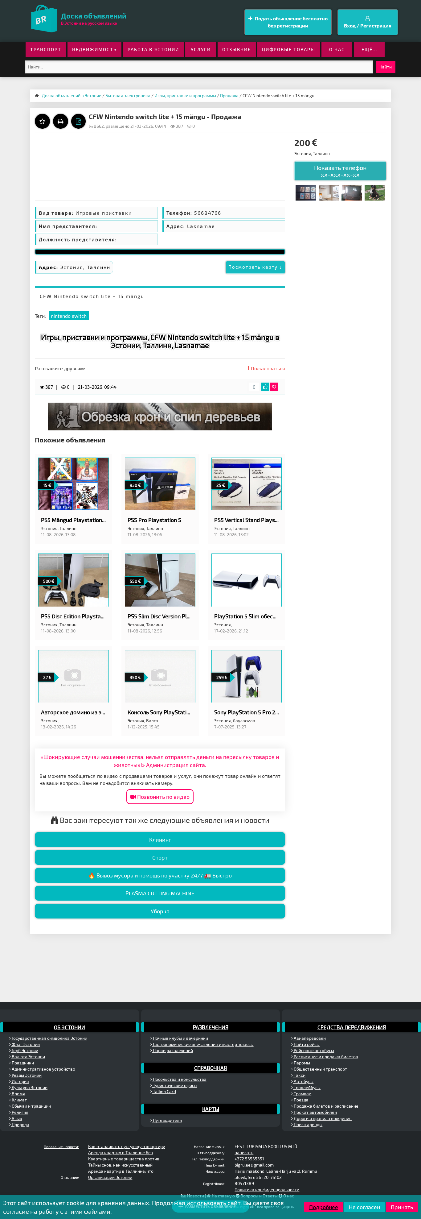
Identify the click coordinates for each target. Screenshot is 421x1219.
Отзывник (236, 49)
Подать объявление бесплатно (291, 21)
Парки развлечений (172, 1050)
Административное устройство (43, 1069)
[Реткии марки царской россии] (306, 192)
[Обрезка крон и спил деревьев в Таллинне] (160, 416)
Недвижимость (94, 49)
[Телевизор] (351, 192)
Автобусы (303, 1081)
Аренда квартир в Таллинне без (120, 1152)
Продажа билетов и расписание (325, 1106)
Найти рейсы (306, 1044)
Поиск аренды (307, 1124)
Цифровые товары (288, 49)
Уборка (160, 911)
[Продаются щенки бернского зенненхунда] (375, 192)
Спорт (160, 857)
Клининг (160, 839)
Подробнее (323, 1207)
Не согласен (364, 1207)
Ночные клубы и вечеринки (180, 1038)
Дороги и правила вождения (322, 1118)
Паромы (301, 1062)
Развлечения (210, 1027)
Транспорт (45, 49)
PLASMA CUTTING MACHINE (159, 893)
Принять (402, 1207)
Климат (19, 1099)
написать (244, 1152)
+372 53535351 (249, 1158)
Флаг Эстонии (25, 1044)
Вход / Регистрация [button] (367, 25)
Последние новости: (61, 1146)
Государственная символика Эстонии (49, 1038)
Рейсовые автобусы (313, 1050)
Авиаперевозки (309, 1038)
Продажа (229, 95)
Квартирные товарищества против (123, 1158)
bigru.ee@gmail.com (254, 1164)
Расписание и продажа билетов (325, 1056)
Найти (385, 66)
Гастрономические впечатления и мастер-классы (203, 1044)
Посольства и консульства (179, 1079)
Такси (299, 1075)
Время (18, 1093)
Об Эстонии (69, 1027)
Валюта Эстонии (28, 1056)
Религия (19, 1112)
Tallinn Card (164, 1091)
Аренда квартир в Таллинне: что (120, 1171)
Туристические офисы (174, 1085)
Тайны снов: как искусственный (120, 1164)
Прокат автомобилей (315, 1112)
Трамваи (302, 1093)
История (20, 1081)
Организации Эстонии (110, 1177)
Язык (16, 1118)
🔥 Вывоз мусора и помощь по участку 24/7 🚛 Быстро (160, 875)
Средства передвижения (351, 1027)
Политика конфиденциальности (267, 1189)
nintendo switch (69, 316)
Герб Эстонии (24, 1050)
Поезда (301, 1099)
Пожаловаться (267, 368)
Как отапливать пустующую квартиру (126, 1146)
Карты (210, 1109)
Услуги (201, 49)
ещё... (369, 49)
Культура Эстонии (29, 1087)
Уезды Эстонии (26, 1075)
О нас (337, 49)
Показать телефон (340, 171)
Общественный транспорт (320, 1069)
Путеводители (167, 1120)
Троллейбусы (307, 1087)
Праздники (22, 1062)
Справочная (210, 1068)
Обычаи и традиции (31, 1106)
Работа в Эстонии (153, 49)
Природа (20, 1124)
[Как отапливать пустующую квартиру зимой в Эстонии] (329, 192)
